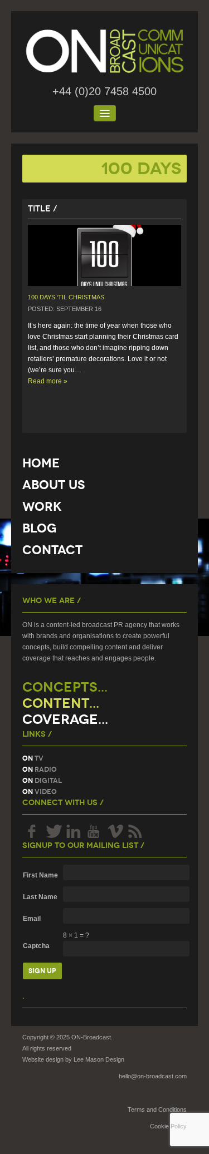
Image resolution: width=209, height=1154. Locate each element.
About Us (53, 484)
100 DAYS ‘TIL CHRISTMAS (66, 297)
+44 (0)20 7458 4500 (104, 91)
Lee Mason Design (99, 1059)
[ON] (104, 51)
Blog (39, 528)
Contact (52, 550)
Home (41, 463)
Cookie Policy (168, 1126)
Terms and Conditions (157, 1109)
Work (42, 506)
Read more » (47, 381)
